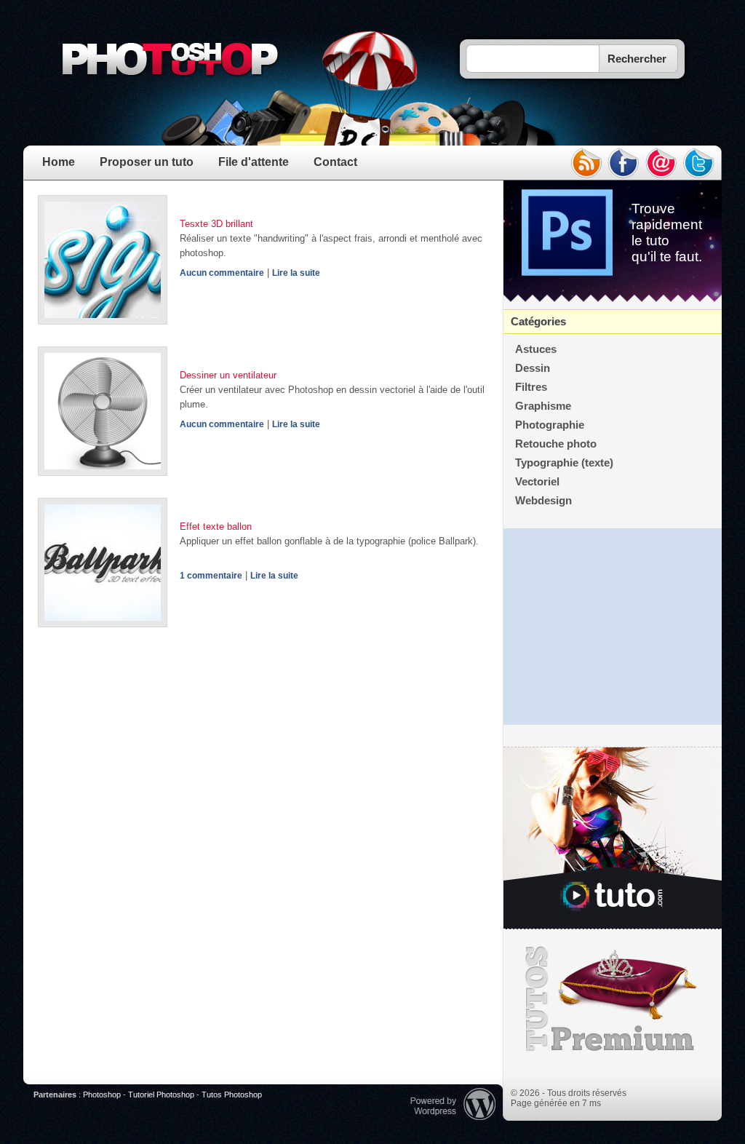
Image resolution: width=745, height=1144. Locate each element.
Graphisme (543, 406)
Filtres (531, 387)
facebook (623, 163)
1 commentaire (211, 576)
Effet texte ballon (216, 526)
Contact (335, 162)
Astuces (536, 349)
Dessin (532, 368)
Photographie (549, 425)
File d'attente (253, 162)
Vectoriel (537, 482)
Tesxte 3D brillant (216, 223)
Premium (612, 999)
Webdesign (543, 501)
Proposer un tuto (147, 162)
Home (58, 162)
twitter (699, 163)
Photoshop (102, 1094)
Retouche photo (556, 444)
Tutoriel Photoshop (161, 1094)
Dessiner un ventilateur (228, 375)
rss (586, 163)
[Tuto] (612, 838)
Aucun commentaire (222, 273)
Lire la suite (296, 273)
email (661, 163)
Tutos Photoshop (232, 1094)
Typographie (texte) (564, 463)
